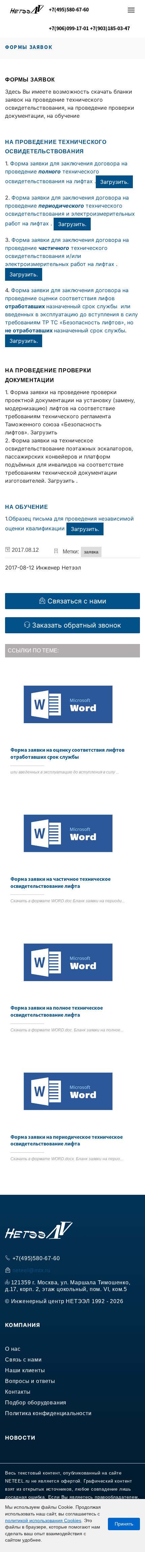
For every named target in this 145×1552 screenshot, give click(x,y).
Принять (124, 1524)
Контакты (17, 1392)
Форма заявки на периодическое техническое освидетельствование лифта (66, 1140)
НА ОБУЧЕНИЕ (26, 507)
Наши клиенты (25, 1370)
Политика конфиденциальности (48, 1413)
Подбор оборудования (35, 1402)
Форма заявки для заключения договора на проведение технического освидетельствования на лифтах (66, 172)
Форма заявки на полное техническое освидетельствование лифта (56, 1011)
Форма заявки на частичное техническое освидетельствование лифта (60, 882)
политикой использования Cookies (43, 1520)
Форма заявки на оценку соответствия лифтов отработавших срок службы (67, 753)
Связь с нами (23, 1359)
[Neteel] (27, 11)
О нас (13, 1349)
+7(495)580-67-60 (69, 9)
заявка (91, 551)
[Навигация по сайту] (131, 10)
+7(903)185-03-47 (110, 28)
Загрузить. (114, 181)
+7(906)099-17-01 (69, 28)
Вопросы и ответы (30, 1381)
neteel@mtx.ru (31, 1270)
